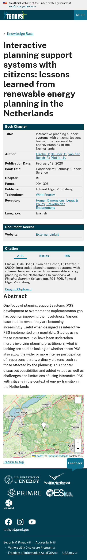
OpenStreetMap (57, 456)
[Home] (15, 15)
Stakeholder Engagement (50, 205)
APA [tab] (20, 256)
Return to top (13, 462)
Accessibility (44, 542)
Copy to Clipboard (18, 289)
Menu (80, 15)
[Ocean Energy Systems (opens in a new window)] (60, 493)
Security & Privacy (15, 542)
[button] (43, 426)
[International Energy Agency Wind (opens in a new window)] (8, 504)
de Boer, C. (59, 154)
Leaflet (39, 456)
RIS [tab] (67, 256)
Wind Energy (45, 194)
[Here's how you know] (43, 5)
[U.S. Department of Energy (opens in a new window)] (21, 481)
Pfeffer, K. (58, 157)
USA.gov (68, 553)
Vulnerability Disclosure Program (30, 547)
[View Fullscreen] (78, 400)
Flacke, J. (42, 154)
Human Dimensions (50, 200)
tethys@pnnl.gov (16, 530)
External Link (46, 234)
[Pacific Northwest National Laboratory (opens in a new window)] (55, 481)
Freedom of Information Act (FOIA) (31, 553)
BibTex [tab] (44, 256)
